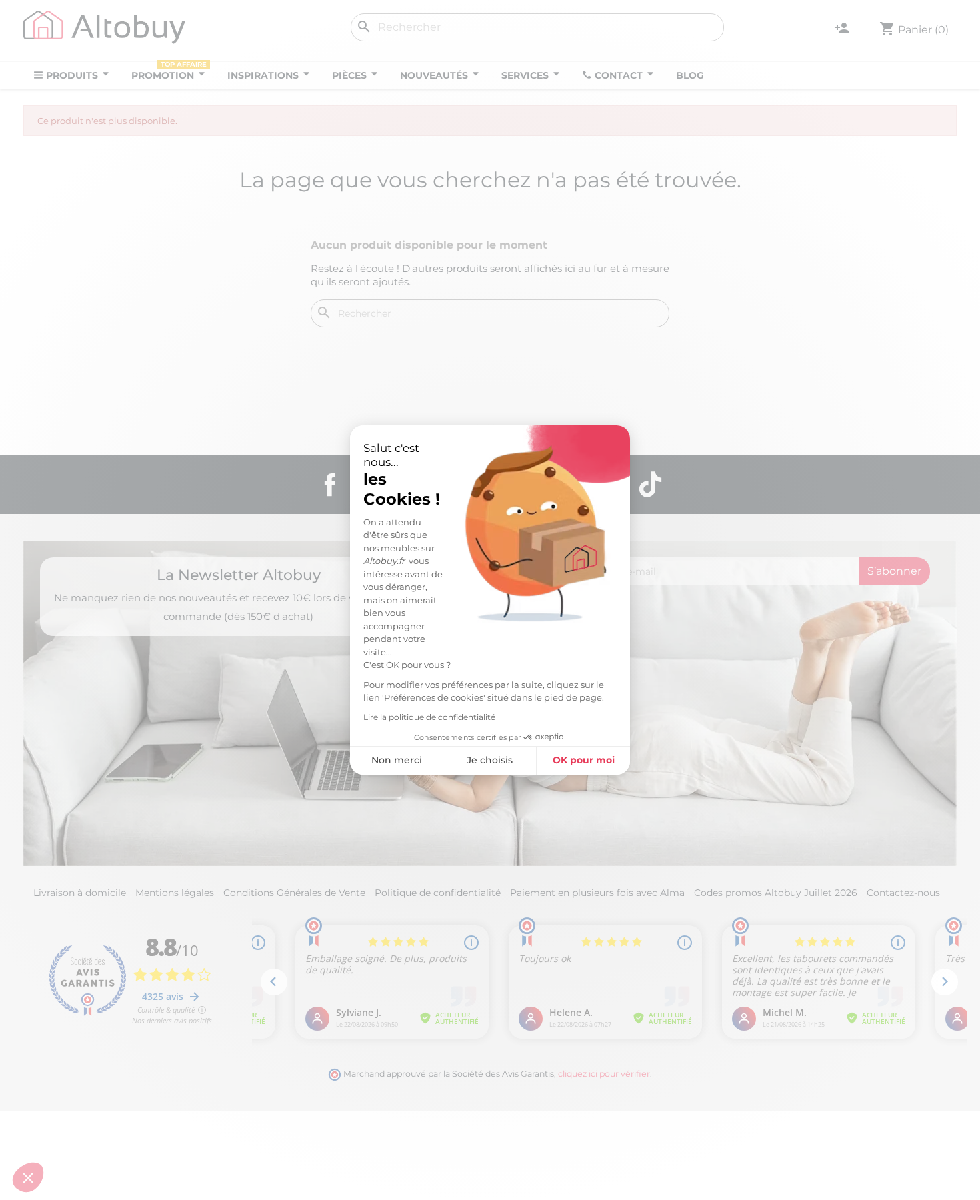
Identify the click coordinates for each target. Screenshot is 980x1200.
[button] (28, 1177)
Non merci (396, 760)
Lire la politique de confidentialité (429, 717)
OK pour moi (584, 760)
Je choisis (490, 760)
